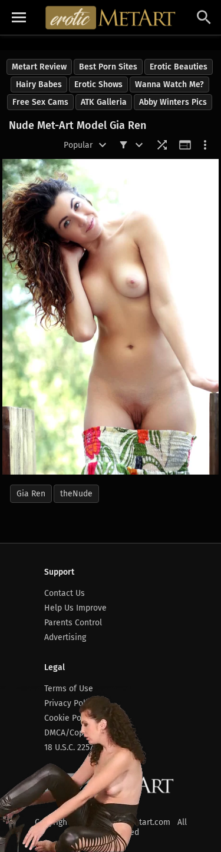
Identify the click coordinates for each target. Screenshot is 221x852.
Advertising (65, 637)
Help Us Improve (75, 608)
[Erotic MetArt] (111, 17)
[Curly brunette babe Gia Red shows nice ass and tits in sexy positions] (110, 317)
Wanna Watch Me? (169, 84)
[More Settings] (205, 145)
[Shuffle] (162, 145)
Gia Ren (31, 494)
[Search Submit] (203, 17)
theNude (76, 494)
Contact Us (64, 593)
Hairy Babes (39, 84)
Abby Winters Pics (173, 102)
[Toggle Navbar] (19, 17)
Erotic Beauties (178, 67)
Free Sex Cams (40, 102)
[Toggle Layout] (185, 145)
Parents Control (73, 623)
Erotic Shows (98, 84)
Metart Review (39, 67)
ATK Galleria (104, 102)
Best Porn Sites (108, 67)
